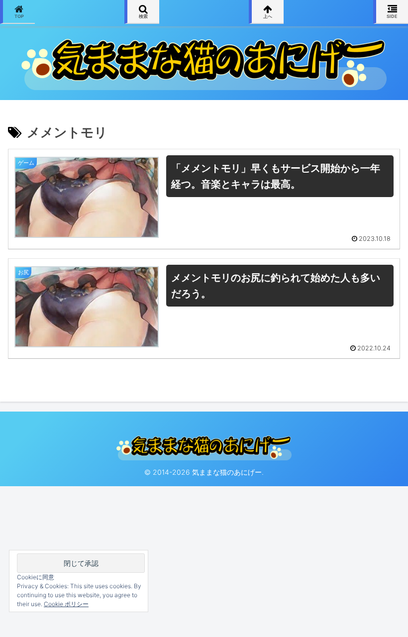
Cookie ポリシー (66, 604)
